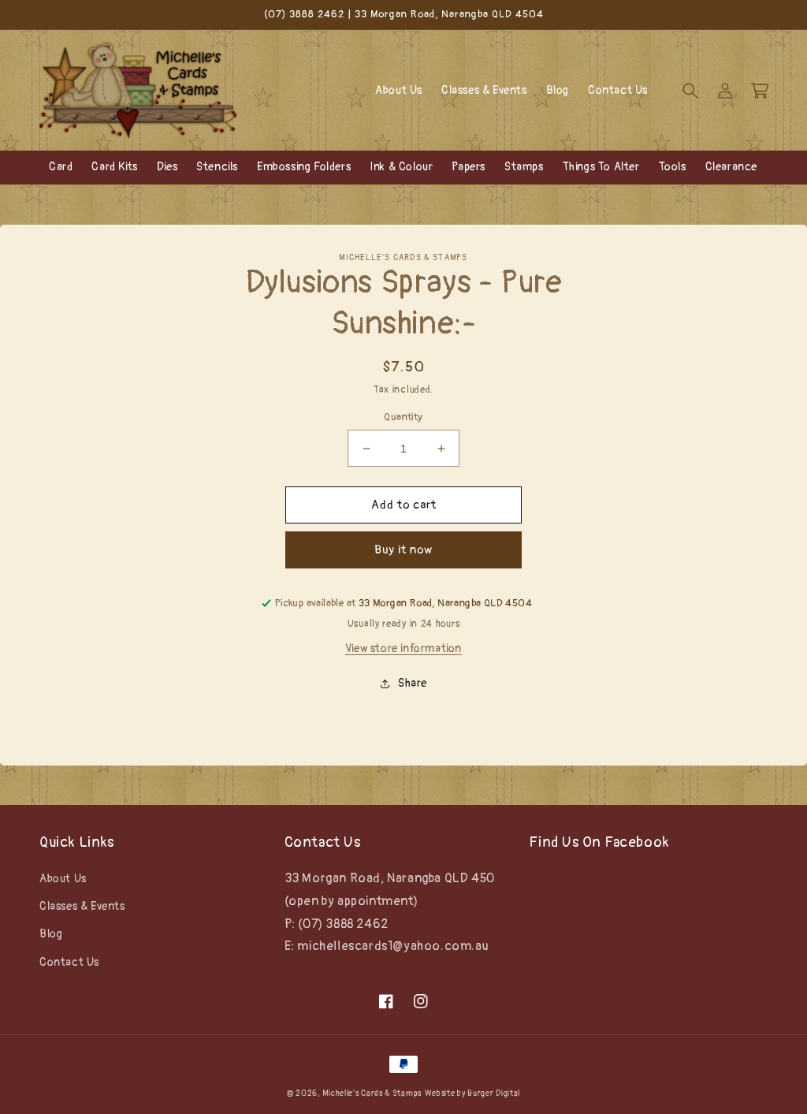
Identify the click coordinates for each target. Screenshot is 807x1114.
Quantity (403, 417)
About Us (63, 878)
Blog (50, 934)
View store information (403, 648)
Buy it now (403, 549)
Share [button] (412, 683)
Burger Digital (493, 1093)
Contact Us (69, 962)
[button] (690, 90)
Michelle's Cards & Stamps (372, 1093)
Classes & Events (82, 906)
